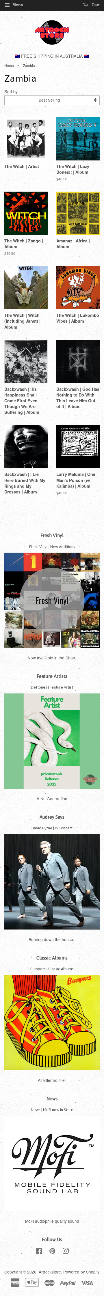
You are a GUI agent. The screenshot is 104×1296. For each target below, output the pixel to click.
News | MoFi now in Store (52, 1109)
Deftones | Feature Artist (52, 687)
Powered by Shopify (81, 1272)
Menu (17, 5)
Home (9, 65)
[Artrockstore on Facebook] (39, 1252)
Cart (95, 5)
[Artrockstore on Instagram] (65, 1252)
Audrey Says (52, 817)
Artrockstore (50, 1272)
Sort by (11, 91)
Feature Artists (52, 676)
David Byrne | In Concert (52, 828)
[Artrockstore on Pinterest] (52, 1252)
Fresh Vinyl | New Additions (52, 546)
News (52, 1098)
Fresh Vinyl (52, 535)
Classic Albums (52, 957)
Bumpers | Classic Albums (52, 968)
